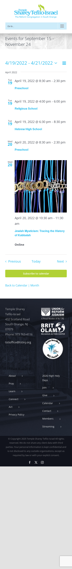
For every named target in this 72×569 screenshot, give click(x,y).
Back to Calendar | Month (22, 285)
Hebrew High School (28, 129)
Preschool (21, 88)
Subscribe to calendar (36, 273)
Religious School (26, 108)
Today (36, 261)
